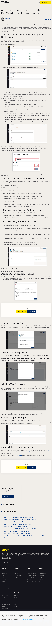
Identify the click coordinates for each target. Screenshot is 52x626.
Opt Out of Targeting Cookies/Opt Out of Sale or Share (38, 622)
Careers (41, 583)
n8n (15, 604)
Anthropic (16, 595)
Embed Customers (31, 577)
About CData (42, 571)
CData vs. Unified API (31, 581)
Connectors (29, 571)
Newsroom (41, 575)
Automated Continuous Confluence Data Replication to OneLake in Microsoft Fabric (24, 515)
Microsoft (16, 602)
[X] (5, 558)
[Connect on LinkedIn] (50, 19)
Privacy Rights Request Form (26, 619)
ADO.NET (4, 575)
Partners (41, 581)
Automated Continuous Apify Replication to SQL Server (17, 531)
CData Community (6, 595)
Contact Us (41, 586)
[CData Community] (10, 558)
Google (15, 599)
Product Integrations (31, 573)
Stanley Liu (8, 18)
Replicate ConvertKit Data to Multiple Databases (16, 522)
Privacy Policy (23, 618)
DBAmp (16, 577)
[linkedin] (3, 558)
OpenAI (15, 606)
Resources (4, 602)
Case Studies (5, 597)
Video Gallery (5, 608)
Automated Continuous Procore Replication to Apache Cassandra (20, 519)
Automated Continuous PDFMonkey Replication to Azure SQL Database (21, 529)
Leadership (41, 579)
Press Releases (42, 573)
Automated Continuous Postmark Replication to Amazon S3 (18, 517)
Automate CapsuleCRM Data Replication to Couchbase (17, 526)
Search (37, 2)
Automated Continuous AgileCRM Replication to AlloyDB (17, 533)
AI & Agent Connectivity (32, 575)
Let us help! (32, 311)
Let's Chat (44, 2)
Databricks (16, 597)
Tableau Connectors (6, 588)
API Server (4, 579)
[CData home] (6, 2)
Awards (40, 577)
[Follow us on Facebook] (46, 19)
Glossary (3, 606)
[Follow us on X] (48, 19)
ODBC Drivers (5, 571)
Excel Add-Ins (5, 583)
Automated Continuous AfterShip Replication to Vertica (17, 524)
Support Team (18, 455)
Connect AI (16, 573)
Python (3, 577)
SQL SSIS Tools (17, 575)
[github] (7, 558)
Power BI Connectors (6, 586)
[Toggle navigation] (14, 2)
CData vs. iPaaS (30, 579)
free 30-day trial (33, 451)
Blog (3, 599)
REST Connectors (5, 581)
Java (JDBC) (4, 573)
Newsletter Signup (6, 604)
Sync (15, 571)
